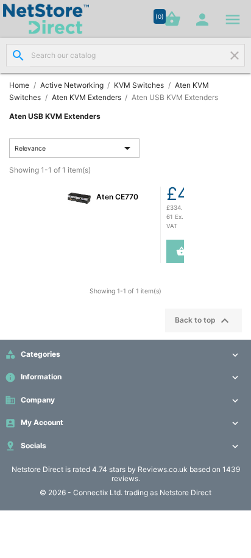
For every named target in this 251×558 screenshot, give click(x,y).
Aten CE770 (117, 196)
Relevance (75, 148)
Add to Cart (176, 251)
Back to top (203, 320)
